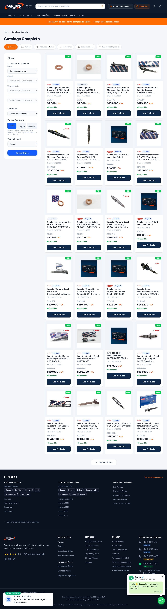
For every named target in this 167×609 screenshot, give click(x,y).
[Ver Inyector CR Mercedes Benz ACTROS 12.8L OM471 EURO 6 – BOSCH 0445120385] (89, 134)
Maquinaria (8, 511)
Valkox (82, 494)
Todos (11, 126)
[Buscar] (102, 6)
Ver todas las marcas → (154, 477)
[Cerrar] (162, 576)
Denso (70, 490)
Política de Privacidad (120, 558)
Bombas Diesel (64, 571)
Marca (9, 66)
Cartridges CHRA (65, 551)
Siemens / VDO (92, 490)
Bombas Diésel (43, 15)
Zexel (74, 494)
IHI (37, 490)
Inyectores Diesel (65, 566)
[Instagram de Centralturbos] (5, 559)
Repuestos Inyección (67, 575)
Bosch (62, 490)
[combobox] (70, 6)
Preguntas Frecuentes (120, 570)
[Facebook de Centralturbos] (9, 559)
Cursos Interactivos (119, 550)
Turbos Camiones (92, 546)
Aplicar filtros (22, 153)
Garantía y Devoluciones (121, 566)
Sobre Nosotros (118, 541)
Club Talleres (118, 487)
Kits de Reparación (66, 555)
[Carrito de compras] (160, 6)
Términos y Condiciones (121, 562)
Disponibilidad (14, 139)
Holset (30, 490)
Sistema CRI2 (63, 503)
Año (9, 96)
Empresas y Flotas (120, 491)
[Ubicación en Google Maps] (14, 559)
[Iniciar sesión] (154, 6)
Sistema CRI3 (63, 507)
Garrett (8, 490)
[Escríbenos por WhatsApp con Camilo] (161, 600)
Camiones (8, 507)
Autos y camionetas (11, 503)
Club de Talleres (91, 558)
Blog (81, 15)
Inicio (6, 32)
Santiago (88, 562)
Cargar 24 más (105, 462)
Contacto (115, 554)
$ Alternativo (32, 126)
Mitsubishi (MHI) (12, 494)
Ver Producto (59, 113)
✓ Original (22, 126)
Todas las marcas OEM (121, 503)
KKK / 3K (25, 494)
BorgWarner (19, 490)
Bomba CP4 (63, 515)
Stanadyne (64, 494)
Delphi (79, 490)
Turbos (9, 15)
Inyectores (25, 15)
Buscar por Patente (120, 499)
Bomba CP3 (63, 511)
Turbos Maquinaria (92, 550)
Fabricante (12, 108)
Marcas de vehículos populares (23, 522)
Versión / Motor (13, 86)
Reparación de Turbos (64, 15)
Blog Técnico (117, 546)
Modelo (10, 76)
